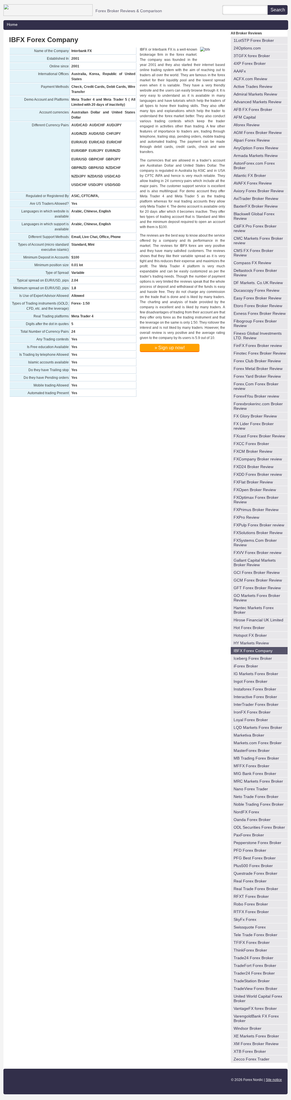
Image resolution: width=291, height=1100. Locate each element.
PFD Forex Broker (250, 850)
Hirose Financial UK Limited (258, 620)
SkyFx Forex (245, 919)
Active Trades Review (253, 86)
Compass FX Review (252, 262)
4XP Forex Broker (250, 63)
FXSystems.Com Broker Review (255, 542)
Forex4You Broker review (256, 396)
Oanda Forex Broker (252, 819)
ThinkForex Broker (250, 950)
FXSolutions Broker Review (258, 532)
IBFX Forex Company (253, 650)
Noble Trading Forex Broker (259, 804)
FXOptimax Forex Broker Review (256, 499)
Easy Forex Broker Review (257, 298)
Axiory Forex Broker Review (259, 191)
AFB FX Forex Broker (253, 109)
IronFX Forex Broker (252, 712)
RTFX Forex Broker (251, 911)
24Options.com (247, 48)
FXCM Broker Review (253, 451)
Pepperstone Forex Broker (257, 842)
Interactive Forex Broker (255, 696)
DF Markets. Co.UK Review (258, 282)
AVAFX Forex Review (253, 183)
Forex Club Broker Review (257, 361)
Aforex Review (246, 125)
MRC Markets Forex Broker (258, 781)
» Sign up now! (170, 347)
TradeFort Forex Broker (255, 965)
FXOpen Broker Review (255, 489)
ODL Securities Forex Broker (259, 827)
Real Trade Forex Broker (256, 888)
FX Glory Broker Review (255, 416)
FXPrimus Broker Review (256, 509)
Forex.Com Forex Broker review (256, 386)
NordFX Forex (246, 812)
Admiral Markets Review (255, 94)
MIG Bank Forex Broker (255, 773)
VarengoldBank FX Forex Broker (256, 1018)
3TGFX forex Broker (252, 55)
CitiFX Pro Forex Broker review (255, 228)
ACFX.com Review (250, 78)
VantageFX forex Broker (255, 1008)
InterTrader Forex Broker (256, 704)
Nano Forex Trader (251, 789)
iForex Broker (246, 666)
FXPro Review (246, 517)
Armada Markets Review (256, 155)
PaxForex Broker (249, 835)
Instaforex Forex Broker (255, 689)
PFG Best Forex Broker (255, 858)
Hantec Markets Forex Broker (254, 610)
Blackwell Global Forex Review (254, 216)
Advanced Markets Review (257, 102)
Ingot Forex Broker (250, 681)
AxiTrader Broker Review (256, 198)
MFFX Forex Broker (251, 766)
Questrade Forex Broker (255, 873)
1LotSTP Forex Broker (254, 40)
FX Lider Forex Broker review (254, 426)
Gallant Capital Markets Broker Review (255, 562)
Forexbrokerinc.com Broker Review (258, 406)
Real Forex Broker (250, 881)
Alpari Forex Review (252, 140)
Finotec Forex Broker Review (260, 353)
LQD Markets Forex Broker (258, 727)
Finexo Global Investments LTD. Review (258, 335)
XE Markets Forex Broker (256, 1036)
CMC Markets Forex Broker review (258, 240)
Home (12, 24)
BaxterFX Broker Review (256, 206)
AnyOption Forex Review (256, 148)
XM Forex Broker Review (256, 1043)
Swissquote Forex (250, 927)
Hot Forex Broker (249, 627)
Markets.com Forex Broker (258, 743)
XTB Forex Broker (250, 1051)
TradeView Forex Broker (255, 988)
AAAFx (240, 71)
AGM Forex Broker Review (258, 132)
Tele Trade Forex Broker (255, 934)
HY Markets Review (251, 643)
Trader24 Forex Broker (254, 973)
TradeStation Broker (252, 981)
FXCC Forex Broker (251, 443)
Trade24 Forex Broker (253, 958)
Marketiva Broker (249, 735)
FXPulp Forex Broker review (259, 525)
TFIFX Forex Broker (252, 942)
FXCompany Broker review (258, 459)
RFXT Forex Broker (251, 896)
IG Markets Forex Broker (256, 673)
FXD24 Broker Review (253, 466)
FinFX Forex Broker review (258, 345)
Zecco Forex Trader (251, 1059)
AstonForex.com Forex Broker (254, 165)
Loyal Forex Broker (251, 720)
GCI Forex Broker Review (257, 572)
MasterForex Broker (252, 750)
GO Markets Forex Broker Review (257, 597)
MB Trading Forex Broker (256, 758)
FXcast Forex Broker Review (259, 436)
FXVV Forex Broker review (257, 552)
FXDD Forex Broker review (258, 474)
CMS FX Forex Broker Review (253, 252)
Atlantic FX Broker (250, 175)
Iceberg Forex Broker (253, 658)
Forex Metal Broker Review (258, 368)
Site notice (274, 1080)
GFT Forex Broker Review (257, 588)
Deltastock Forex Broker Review (255, 272)
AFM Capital (245, 117)
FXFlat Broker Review (253, 482)
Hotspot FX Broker (250, 635)
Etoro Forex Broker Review (258, 305)
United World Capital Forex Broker (258, 998)
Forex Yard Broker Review (257, 376)
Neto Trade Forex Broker (256, 796)
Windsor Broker (247, 1028)
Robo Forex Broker (251, 904)
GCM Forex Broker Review (258, 580)
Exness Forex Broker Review (260, 313)
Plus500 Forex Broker (253, 865)
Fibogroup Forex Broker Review (255, 323)
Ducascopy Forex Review (256, 290)
